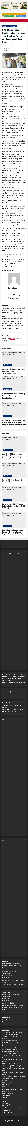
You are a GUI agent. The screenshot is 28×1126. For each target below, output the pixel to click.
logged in (12, 338)
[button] (2, 20)
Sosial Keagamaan (8, 449)
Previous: (13, 309)
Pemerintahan (12, 26)
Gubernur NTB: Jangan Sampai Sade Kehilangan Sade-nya (13, 370)
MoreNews (10, 1123)
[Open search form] (25, 20)
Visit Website (14, 294)
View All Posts (14, 299)
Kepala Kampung (8, 46)
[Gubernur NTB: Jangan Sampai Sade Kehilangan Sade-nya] (14, 359)
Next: (14, 322)
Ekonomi (5, 26)
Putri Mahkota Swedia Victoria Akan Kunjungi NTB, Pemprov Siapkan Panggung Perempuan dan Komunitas (14, 422)
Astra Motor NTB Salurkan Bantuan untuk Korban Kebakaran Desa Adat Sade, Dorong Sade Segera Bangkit (12, 456)
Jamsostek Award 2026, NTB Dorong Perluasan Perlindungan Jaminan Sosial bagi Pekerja (13, 395)
